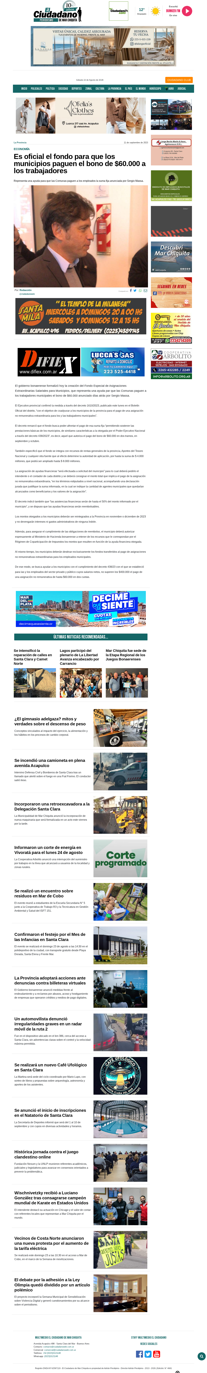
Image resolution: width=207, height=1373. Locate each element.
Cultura (100, 89)
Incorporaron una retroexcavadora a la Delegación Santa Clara (52, 806)
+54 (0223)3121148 (52, 1353)
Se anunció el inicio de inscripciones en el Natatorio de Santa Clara (50, 1113)
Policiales (36, 89)
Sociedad (63, 89)
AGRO (171, 89)
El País (128, 89)
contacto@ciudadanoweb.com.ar (58, 1347)
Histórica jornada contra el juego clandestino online (46, 1154)
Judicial (181, 89)
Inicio (24, 89)
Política (50, 89)
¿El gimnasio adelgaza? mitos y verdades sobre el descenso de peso (50, 721)
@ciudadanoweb (27, 294)
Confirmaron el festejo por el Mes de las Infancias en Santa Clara (49, 937)
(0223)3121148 (51, 1356)
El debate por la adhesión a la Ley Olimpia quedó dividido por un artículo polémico (52, 1284)
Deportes (77, 89)
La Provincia (114, 89)
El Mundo (141, 89)
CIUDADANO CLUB (179, 80)
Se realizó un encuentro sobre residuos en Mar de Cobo (43, 893)
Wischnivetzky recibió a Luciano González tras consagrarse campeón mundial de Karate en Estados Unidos (51, 1197)
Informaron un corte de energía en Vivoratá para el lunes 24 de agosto (48, 850)
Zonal (88, 89)
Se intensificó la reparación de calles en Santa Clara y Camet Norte (33, 657)
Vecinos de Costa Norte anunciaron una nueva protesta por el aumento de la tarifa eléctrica (51, 1243)
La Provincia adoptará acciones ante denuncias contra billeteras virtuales (50, 980)
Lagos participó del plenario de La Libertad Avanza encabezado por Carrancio (79, 657)
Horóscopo (155, 89)
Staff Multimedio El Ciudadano (148, 1338)
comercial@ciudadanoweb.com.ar (60, 1350)
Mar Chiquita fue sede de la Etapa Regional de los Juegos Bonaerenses (126, 655)
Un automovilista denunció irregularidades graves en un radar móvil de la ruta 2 (48, 1023)
